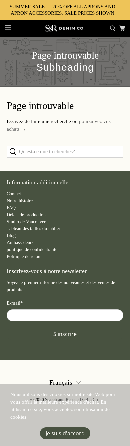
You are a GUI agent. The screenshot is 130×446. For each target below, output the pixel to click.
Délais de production (26, 214)
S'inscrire (65, 334)
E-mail (15, 303)
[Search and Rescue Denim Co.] (65, 28)
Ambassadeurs (20, 242)
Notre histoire (20, 200)
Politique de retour (24, 256)
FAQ (11, 207)
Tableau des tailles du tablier (33, 228)
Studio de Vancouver (26, 221)
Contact (14, 193)
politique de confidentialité (32, 249)
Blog (11, 235)
